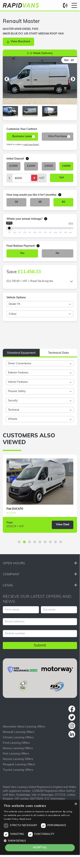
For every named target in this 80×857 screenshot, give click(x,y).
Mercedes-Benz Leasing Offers (24, 726)
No (57, 253)
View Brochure (20, 41)
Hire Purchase (57, 136)
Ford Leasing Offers (16, 742)
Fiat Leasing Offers (16, 753)
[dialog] (40, 827)
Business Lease (22, 136)
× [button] (75, 804)
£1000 (13, 166)
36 (16, 202)
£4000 (66, 166)
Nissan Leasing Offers (18, 759)
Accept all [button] (40, 848)
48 (40, 202)
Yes (22, 253)
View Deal (62, 524)
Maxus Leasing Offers (18, 748)
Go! (61, 177)
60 (63, 202)
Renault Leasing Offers (18, 732)
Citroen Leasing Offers (18, 737)
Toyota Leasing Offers (18, 769)
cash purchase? (31, 144)
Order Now (63, 330)
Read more (25, 819)
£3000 (49, 166)
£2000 (31, 166)
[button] (7, 79)
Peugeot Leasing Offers (19, 764)
